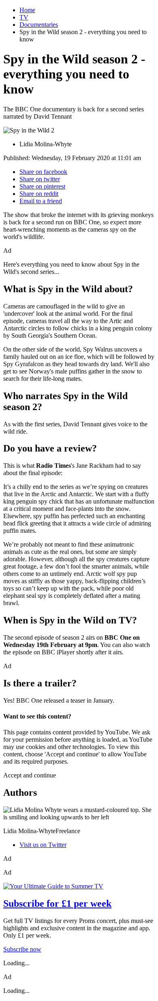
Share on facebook (43, 171)
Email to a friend (40, 201)
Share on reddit (38, 193)
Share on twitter (39, 179)
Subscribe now (22, 949)
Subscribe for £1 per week (57, 903)
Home (27, 10)
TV (23, 17)
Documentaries (38, 24)
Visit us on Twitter (42, 844)
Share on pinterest (42, 186)
